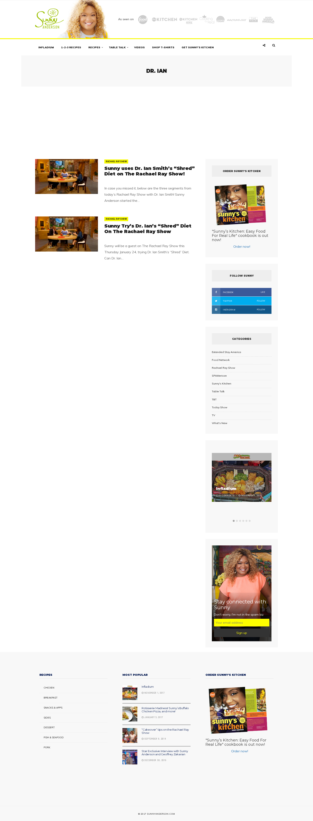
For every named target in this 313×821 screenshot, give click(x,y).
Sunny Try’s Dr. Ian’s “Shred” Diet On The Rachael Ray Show (147, 228)
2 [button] (237, 521)
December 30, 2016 (155, 760)
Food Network (221, 359)
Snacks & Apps (53, 707)
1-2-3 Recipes (71, 47)
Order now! (241, 246)
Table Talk (117, 47)
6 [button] (250, 521)
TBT (214, 399)
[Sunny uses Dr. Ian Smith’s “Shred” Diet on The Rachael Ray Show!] (66, 176)
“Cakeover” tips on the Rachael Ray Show (165, 731)
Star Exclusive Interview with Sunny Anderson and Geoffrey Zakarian (165, 752)
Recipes (94, 47)
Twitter (244, 301)
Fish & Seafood (54, 737)
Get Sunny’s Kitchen (198, 47)
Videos (139, 47)
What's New (219, 423)
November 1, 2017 (154, 693)
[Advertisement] (156, 121)
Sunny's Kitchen (221, 383)
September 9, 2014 (155, 738)
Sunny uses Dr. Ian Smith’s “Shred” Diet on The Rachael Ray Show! (149, 171)
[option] (241, 478)
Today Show (219, 407)
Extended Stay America (226, 352)
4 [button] (243, 521)
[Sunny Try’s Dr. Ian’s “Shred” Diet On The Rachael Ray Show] (66, 234)
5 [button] (246, 521)
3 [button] (240, 521)
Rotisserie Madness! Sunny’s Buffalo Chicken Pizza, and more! (165, 709)
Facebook (244, 292)
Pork (47, 747)
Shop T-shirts (163, 47)
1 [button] (234, 521)
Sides (47, 717)
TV (213, 415)
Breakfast (50, 697)
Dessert (49, 727)
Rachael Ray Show (116, 161)
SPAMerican (219, 375)
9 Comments (226, 495)
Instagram (244, 309)
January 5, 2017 (153, 717)
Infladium (46, 47)
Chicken (49, 687)
